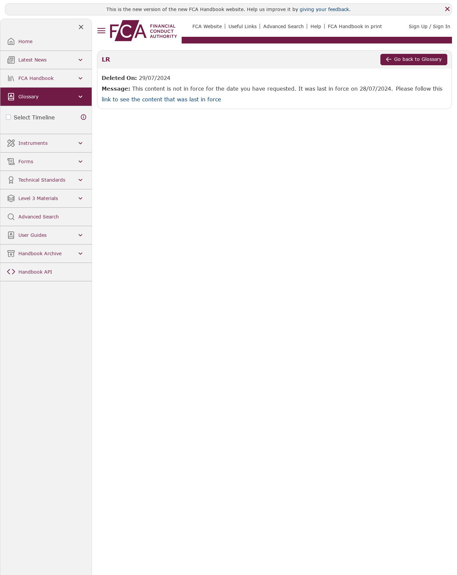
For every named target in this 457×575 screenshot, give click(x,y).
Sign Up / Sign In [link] (429, 26)
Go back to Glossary (418, 59)
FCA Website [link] (207, 26)
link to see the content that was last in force (161, 99)
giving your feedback (324, 9)
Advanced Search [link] (283, 26)
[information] (83, 117)
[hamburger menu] (101, 31)
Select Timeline (34, 117)
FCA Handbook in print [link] (355, 26)
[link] (143, 30)
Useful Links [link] (243, 26)
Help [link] (315, 26)
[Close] (447, 9)
